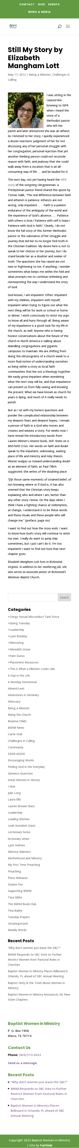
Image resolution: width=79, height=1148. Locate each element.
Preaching (14, 871)
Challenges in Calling (21, 741)
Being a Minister (40, 74)
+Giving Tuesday (19, 623)
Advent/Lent (16, 688)
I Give (11, 786)
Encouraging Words (21, 760)
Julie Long (14, 793)
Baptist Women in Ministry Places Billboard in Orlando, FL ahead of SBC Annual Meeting (37, 1110)
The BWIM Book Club (22, 904)
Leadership (15, 812)
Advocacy (14, 701)
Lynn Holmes (16, 845)
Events (54, 4)
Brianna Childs (17, 721)
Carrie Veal (15, 734)
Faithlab (46, 1145)
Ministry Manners (19, 852)
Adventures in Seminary (23, 695)
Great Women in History (24, 780)
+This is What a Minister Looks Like (31, 669)
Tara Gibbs (15, 897)
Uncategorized (18, 923)
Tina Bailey (15, 910)
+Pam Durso (16, 656)
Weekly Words (17, 930)
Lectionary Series (19, 832)
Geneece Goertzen (20, 773)
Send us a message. (22, 1063)
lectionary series (18, 839)
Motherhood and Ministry (25, 858)
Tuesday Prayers (19, 917)
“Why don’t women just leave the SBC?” (34, 948)
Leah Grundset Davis (21, 825)
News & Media (39, 12)
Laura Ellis (14, 799)
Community (15, 747)
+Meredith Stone (19, 649)
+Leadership (16, 630)
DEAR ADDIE (16, 754)
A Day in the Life (19, 675)
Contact (27, 4)
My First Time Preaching (24, 865)
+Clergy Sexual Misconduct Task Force (33, 617)
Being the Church (19, 715)
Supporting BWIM (19, 891)
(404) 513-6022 (30, 1055)
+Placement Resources (23, 662)
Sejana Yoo (15, 884)
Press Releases (18, 878)
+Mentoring (16, 643)
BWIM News (16, 728)
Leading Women (19, 819)
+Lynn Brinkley (17, 636)
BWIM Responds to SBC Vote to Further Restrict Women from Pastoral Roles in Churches (35, 960)
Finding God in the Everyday (26, 767)
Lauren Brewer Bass (21, 806)
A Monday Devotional (22, 682)
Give (41, 4)
